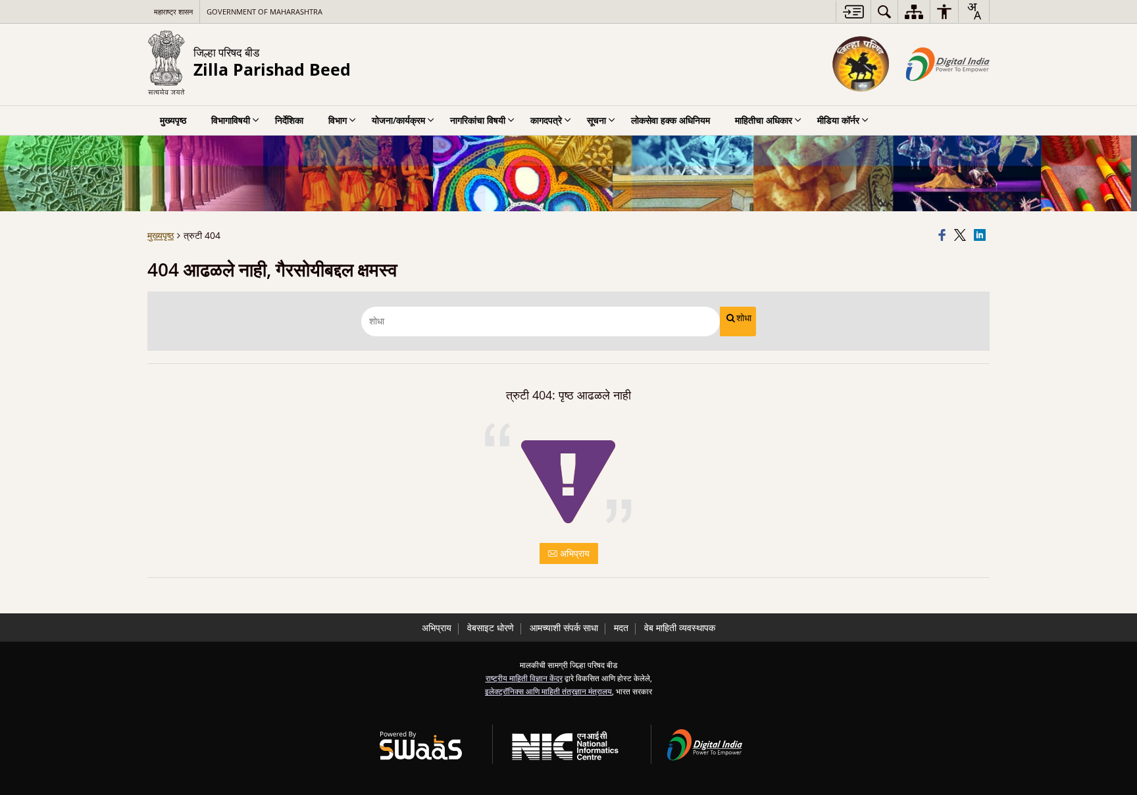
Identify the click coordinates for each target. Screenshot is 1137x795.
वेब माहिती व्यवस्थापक (679, 627)
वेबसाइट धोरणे (490, 627)
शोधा (743, 318)
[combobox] (974, 11)
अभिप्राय (573, 553)
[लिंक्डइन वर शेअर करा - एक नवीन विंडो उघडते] (982, 236)
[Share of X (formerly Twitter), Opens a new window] (962, 236)
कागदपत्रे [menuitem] (546, 120)
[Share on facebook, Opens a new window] (944, 236)
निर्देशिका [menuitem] (289, 120)
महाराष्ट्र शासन (173, 11)
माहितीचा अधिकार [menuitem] (763, 120)
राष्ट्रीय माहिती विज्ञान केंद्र (524, 678)
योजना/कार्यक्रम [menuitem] (398, 120)
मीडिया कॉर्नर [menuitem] (838, 120)
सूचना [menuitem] (596, 120)
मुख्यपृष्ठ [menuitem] (173, 120)
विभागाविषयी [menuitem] (230, 120)
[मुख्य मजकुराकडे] (853, 11)
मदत (621, 627)
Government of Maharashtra (264, 11)
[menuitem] (884, 11)
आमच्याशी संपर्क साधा (564, 627)
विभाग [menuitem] (337, 120)
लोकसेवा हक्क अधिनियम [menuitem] (670, 120)
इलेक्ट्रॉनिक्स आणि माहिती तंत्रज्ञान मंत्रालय (548, 691)
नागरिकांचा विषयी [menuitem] (477, 120)
